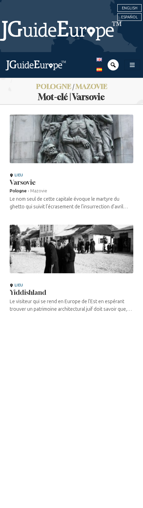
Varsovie (23, 182)
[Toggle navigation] (132, 65)
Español (129, 17)
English (129, 8)
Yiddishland (28, 292)
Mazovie (91, 86)
